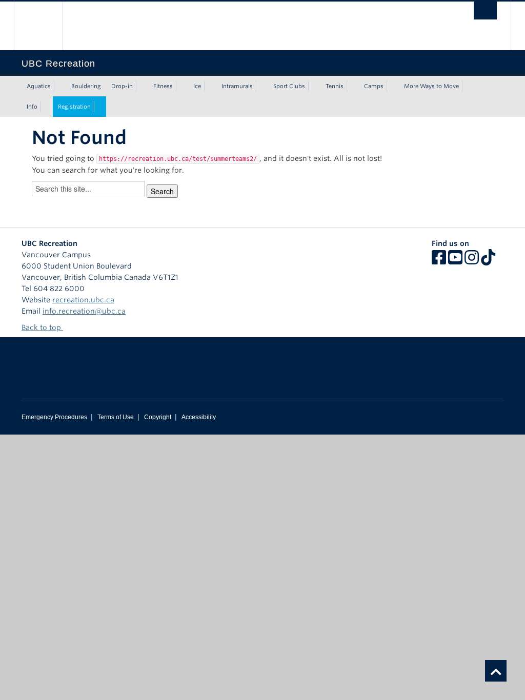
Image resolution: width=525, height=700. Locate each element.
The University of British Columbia (46, 26)
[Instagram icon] (472, 261)
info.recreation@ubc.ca (84, 311)
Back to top (42, 327)
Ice (197, 86)
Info (32, 106)
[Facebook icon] (439, 261)
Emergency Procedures (54, 417)
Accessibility (198, 417)
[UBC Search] (485, 10)
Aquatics (39, 86)
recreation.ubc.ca (83, 300)
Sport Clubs (289, 86)
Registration (74, 106)
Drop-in (122, 86)
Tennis (335, 86)
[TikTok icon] (488, 261)
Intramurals (237, 86)
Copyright (157, 417)
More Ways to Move (431, 86)
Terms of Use (115, 417)
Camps (373, 86)
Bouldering (86, 86)
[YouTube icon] (455, 261)
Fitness (163, 86)
